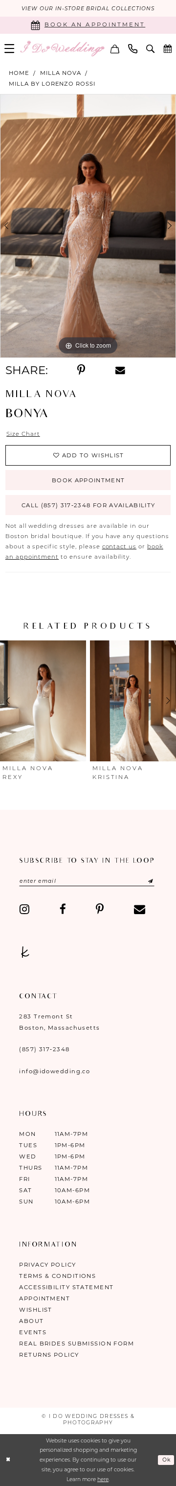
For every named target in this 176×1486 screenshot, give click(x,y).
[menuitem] (9, 48)
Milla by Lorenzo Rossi (52, 83)
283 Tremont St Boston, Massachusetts (59, 1022)
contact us (119, 546)
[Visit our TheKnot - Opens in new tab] (25, 952)
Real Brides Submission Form (76, 1343)
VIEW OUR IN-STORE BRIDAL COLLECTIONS (88, 8)
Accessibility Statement (66, 1287)
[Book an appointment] (167, 48)
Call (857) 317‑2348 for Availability (88, 505)
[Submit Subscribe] (141, 881)
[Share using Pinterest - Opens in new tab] (81, 370)
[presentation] (45, 700)
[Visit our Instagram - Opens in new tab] (24, 909)
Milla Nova (60, 73)
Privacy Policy (47, 1264)
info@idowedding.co (54, 1071)
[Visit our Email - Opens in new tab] (139, 909)
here (103, 1479)
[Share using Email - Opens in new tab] (120, 370)
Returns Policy (49, 1354)
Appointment (44, 1298)
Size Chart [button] (23, 433)
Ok (166, 1460)
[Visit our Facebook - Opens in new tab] (62, 909)
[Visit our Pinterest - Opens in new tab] (99, 909)
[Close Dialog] (8, 1460)
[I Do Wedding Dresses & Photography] (62, 49)
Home (19, 73)
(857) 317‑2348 (44, 1049)
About (31, 1321)
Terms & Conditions (57, 1276)
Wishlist (35, 1309)
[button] (9, 48)
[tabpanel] (88, 225)
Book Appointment (88, 480)
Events (32, 1332)
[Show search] (150, 48)
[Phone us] (133, 48)
